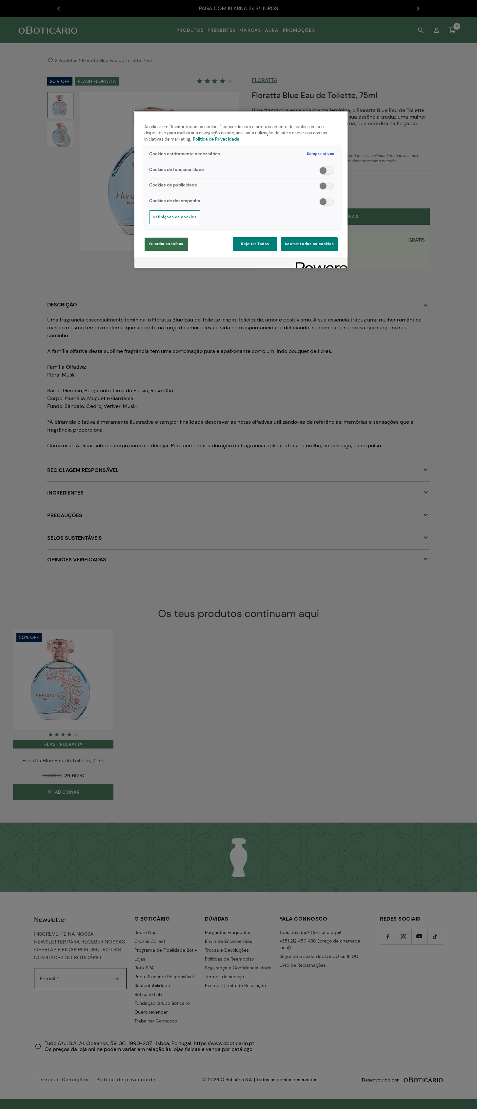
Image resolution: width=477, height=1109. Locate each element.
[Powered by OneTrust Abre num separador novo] (319, 264)
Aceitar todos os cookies (309, 244)
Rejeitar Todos (255, 244)
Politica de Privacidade (216, 139)
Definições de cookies (175, 217)
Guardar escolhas (166, 244)
